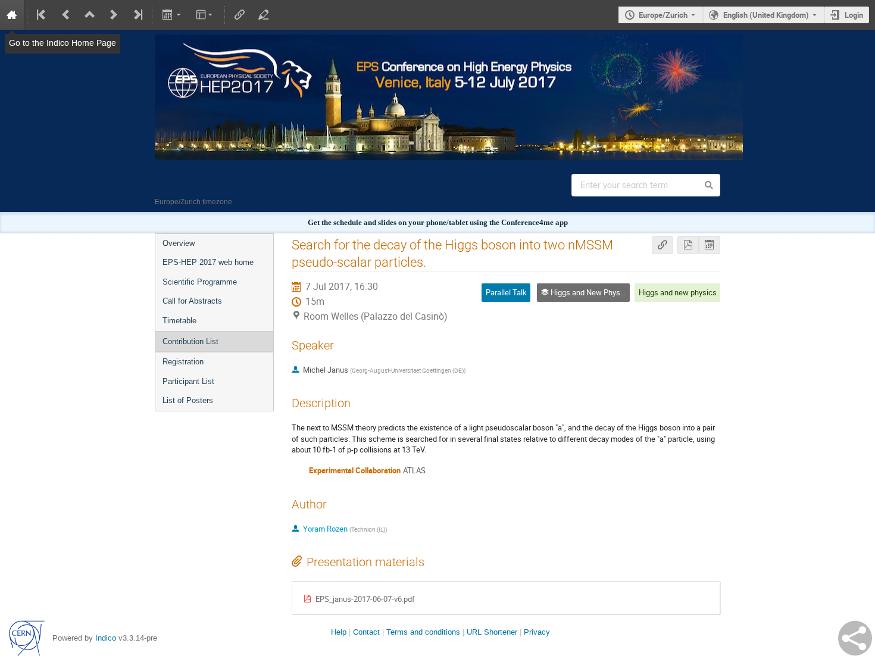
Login (854, 15)
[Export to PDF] (688, 245)
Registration (183, 361)
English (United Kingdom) (766, 15)
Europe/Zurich (663, 15)
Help (338, 632)
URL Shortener (492, 632)
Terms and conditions (423, 632)
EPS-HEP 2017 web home (208, 262)
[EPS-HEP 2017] (437, 43)
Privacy (537, 632)
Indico (105, 638)
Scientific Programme (199, 281)
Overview (178, 243)
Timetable (179, 320)
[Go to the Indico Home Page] (12, 15)
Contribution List (190, 341)
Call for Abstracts (192, 300)
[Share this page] (855, 638)
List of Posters (187, 400)
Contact (366, 632)
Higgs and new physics (678, 292)
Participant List (188, 381)
